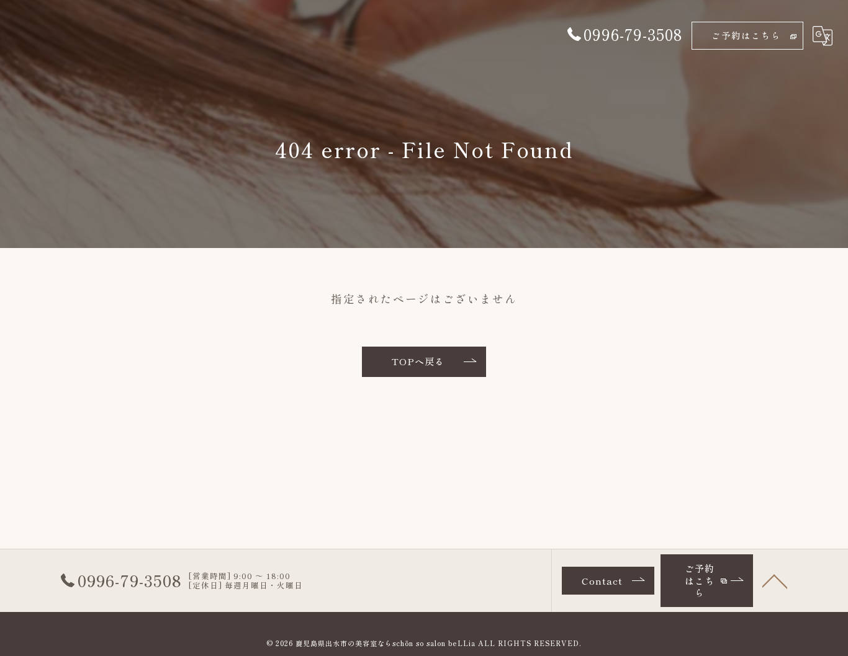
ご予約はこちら (746, 35)
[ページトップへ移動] (774, 580)
